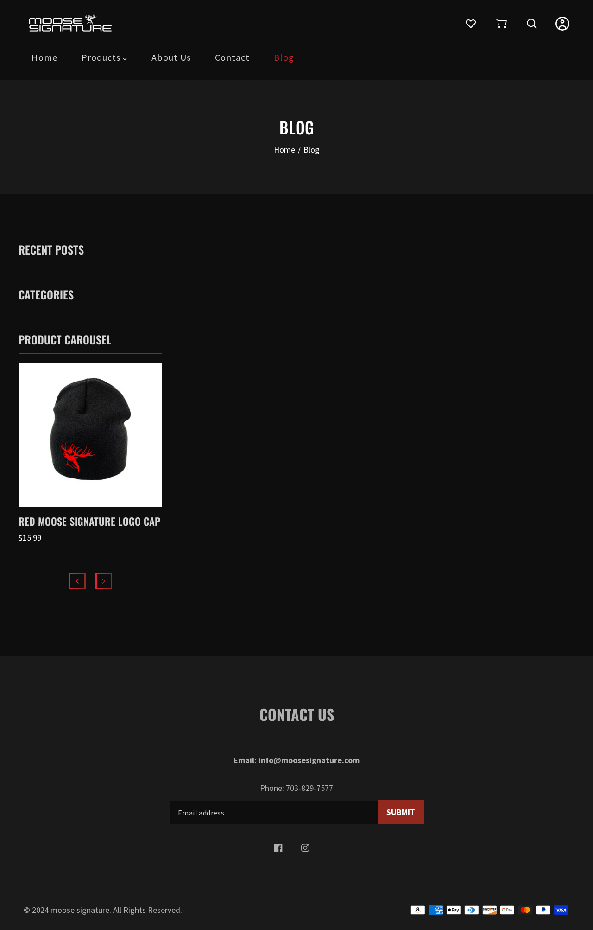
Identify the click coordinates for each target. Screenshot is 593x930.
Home (284, 149)
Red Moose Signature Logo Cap (89, 521)
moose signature (79, 910)
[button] (501, 24)
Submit (400, 812)
